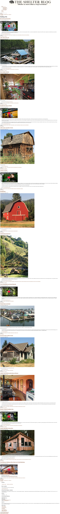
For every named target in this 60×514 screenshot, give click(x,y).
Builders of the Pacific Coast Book (20, 281)
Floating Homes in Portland (5, 303)
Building (8, 69)
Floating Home (12, 69)
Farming (6, 281)
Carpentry (5, 167)
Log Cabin (23, 459)
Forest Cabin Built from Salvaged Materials (8, 284)
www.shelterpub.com (6, 500)
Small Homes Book (20, 406)
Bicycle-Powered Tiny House (5, 18)
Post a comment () (3, 36)
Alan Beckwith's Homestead (5, 233)
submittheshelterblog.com (5, 488)
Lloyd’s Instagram (5, 9)
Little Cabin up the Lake (4, 37)
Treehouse (22, 188)
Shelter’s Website (5, 7)
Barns (3, 167)
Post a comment (2, 126)
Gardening (10, 281)
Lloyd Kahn (2, 129)
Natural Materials (15, 167)
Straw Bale (24, 406)
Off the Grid (34, 281)
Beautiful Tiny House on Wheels (6, 105)
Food (8, 281)
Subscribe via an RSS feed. (10, 484)
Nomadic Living (16, 332)
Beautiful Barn (3, 191)
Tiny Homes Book (17, 69)
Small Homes (4, 406)
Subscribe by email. (4, 484)
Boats (3, 332)
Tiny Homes (4, 69)
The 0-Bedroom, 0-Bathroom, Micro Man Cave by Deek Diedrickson (12, 462)
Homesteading (13, 281)
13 (7, 14)
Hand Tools (11, 167)
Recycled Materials (19, 167)
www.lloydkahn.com (4, 508)
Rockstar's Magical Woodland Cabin (6, 409)
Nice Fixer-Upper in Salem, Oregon (6, 335)
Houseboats (5, 332)
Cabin (10, 69)
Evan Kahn (2, 73)
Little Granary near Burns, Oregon (6, 127)
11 (6, 14)
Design (6, 188)
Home (2, 6)
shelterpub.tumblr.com (4, 510)
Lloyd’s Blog (4, 8)
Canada (17, 459)
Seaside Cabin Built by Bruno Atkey (6, 428)
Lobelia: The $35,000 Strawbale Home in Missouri (9, 373)
